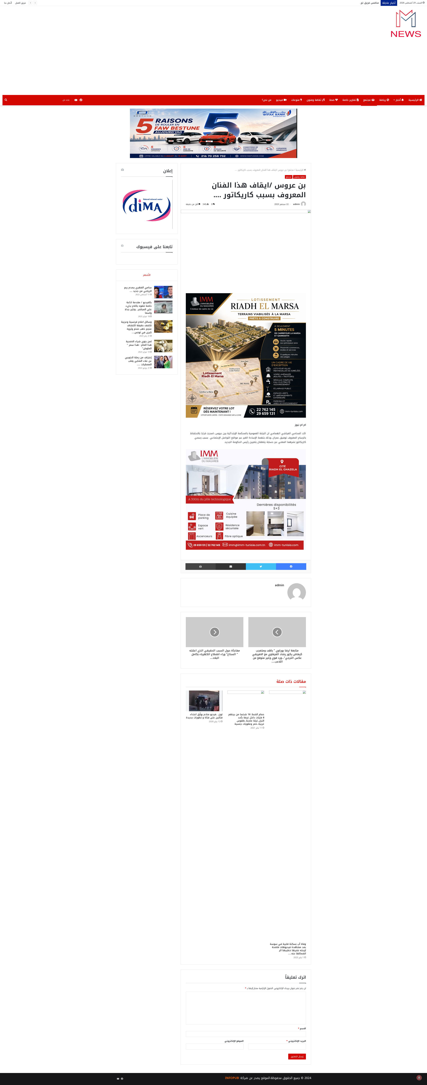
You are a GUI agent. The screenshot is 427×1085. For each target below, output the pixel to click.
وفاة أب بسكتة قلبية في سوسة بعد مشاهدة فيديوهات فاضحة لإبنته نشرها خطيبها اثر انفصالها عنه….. (288, 949)
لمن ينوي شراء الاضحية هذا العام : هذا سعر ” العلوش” (139, 345)
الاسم (302, 1028)
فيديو (280, 100)
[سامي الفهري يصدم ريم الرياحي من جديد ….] (163, 292)
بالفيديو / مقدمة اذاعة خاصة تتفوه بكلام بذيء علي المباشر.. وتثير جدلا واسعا (138, 307)
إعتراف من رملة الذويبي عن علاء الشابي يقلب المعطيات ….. (138, 361)
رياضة (383, 100)
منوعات (295, 100)
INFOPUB (232, 1078)
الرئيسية (413, 100)
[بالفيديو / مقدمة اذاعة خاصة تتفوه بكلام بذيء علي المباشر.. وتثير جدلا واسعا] (163, 307)
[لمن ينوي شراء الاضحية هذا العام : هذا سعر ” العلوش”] (163, 346)
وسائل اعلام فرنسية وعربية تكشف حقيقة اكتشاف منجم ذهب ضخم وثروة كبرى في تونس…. (136, 327)
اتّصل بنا (8, 3)
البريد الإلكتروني (296, 1041)
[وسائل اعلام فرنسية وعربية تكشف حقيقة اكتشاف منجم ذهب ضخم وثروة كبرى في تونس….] (163, 326)
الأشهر (147, 275)
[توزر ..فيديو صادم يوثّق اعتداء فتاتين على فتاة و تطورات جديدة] (204, 701)
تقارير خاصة (349, 100)
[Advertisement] (213, 70)
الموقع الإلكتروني (234, 1041)
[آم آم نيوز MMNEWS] (405, 25)
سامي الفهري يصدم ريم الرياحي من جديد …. (138, 289)
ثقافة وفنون (314, 100)
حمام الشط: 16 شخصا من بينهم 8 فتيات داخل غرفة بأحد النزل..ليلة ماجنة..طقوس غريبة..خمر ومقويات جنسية (246, 719)
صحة (332, 100)
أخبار (398, 100)
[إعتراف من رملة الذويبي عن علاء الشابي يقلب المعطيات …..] (163, 362)
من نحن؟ (266, 100)
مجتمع (367, 100)
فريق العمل (20, 3)
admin (296, 204)
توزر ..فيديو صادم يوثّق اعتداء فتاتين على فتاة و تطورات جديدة (204, 716)
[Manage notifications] (419, 1077)
